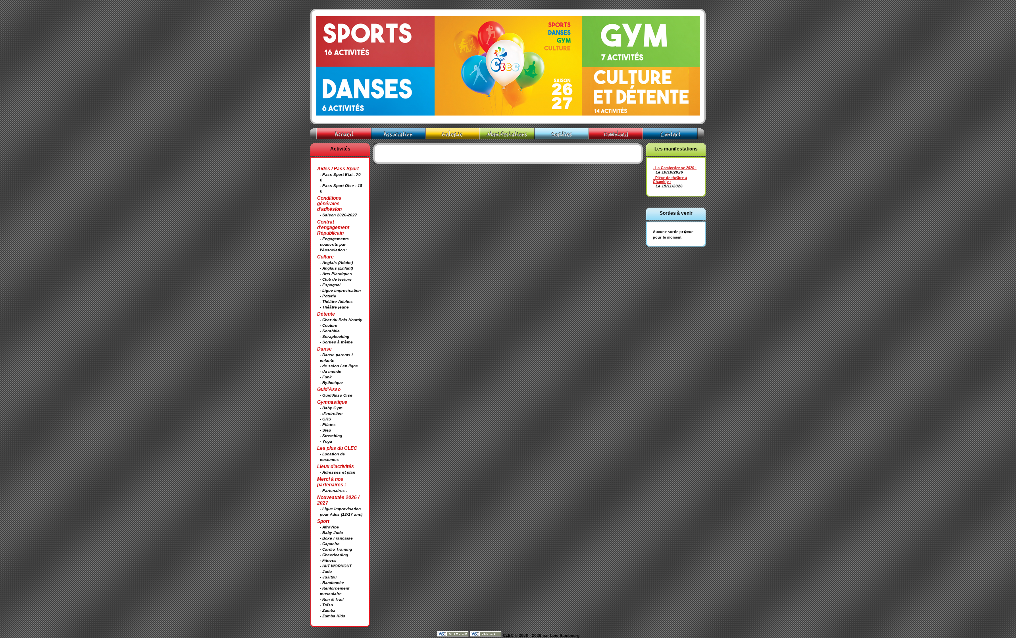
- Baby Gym (331, 408)
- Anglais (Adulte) (336, 262)
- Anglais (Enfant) (336, 268)
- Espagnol (330, 285)
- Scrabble (330, 331)
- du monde (330, 371)
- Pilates (328, 424)
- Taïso (326, 605)
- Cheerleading (334, 555)
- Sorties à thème (336, 342)
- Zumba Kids (332, 616)
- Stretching (331, 436)
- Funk (326, 377)
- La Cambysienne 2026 (673, 168)
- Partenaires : (333, 490)
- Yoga (326, 441)
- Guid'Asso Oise (336, 395)
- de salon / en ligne (339, 366)
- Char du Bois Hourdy (341, 320)
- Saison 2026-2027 (338, 215)
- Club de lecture (336, 279)
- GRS (325, 419)
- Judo (326, 571)
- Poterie (328, 296)
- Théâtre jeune (334, 307)
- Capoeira (330, 544)
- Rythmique (331, 382)
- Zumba (327, 610)
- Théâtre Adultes (336, 301)
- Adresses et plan (337, 472)
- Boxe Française (336, 538)
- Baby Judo (331, 532)
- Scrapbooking (334, 336)
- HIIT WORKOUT (336, 566)
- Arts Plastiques (336, 274)
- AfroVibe (329, 527)
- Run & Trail (332, 599)
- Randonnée (332, 582)
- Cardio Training (336, 549)
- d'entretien (331, 413)
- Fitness (328, 560)
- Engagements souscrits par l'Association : (334, 244)
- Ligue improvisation (340, 290)
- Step (325, 430)
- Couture (328, 325)
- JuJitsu (328, 577)
